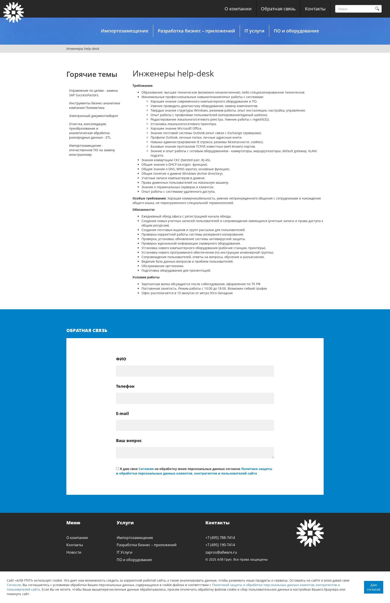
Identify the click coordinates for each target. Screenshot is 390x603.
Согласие (14, 585)
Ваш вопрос (129, 440)
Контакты (315, 9)
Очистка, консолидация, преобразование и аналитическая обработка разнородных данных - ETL (90, 131)
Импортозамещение (125, 31)
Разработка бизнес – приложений (196, 31)
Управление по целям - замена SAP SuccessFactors (93, 92)
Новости (73, 552)
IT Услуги (124, 552)
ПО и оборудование (296, 31)
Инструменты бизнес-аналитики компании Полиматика (94, 105)
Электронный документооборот (93, 116)
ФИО (121, 359)
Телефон (125, 386)
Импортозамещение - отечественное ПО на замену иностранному (92, 150)
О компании (238, 9)
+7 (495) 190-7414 (220, 544)
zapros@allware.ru (221, 552)
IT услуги (254, 31)
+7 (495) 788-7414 (220, 537)
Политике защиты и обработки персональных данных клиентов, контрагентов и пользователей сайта (194, 471)
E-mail (122, 413)
